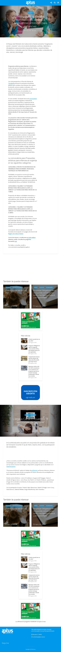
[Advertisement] (31, 58)
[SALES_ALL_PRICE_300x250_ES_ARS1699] (30, 320)
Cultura (27, 415)
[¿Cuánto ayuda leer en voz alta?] (16, 296)
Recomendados (49, 287)
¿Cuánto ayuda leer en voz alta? (15, 291)
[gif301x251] (30, 392)
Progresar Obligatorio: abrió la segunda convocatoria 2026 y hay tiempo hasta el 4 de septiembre (44, 294)
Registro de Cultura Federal (15, 233)
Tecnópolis (11, 83)
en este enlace (31, 237)
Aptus (34, 649)
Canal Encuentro (10, 466)
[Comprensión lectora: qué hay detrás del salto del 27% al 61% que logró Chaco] (24, 358)
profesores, (34, 470)
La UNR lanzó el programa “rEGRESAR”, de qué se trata (30, 621)
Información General (17, 287)
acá (16, 241)
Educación (30, 12)
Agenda (35, 287)
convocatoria (33, 98)
